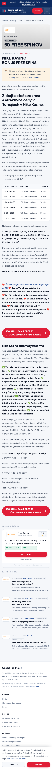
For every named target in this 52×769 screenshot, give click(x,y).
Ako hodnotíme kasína (11, 703)
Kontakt (5, 707)
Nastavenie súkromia (11, 745)
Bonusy (37, 11)
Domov (5, 21)
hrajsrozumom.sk (28, 5)
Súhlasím (38, 764)
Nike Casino (34, 77)
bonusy (12, 77)
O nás (4, 699)
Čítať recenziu (26, 559)
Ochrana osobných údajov (13, 737)
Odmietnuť (13, 764)
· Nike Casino (24, 54)
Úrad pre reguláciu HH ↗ (12, 726)
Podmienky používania (11, 742)
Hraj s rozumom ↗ (10, 722)
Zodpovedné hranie (10, 718)
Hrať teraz (26, 554)
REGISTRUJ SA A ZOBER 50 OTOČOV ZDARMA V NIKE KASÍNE (23, 333)
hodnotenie (34, 686)
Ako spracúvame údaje (17, 759)
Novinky (13, 21)
